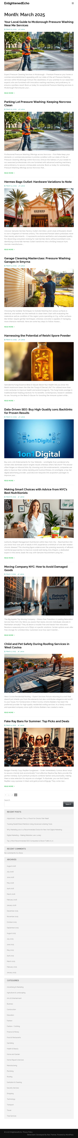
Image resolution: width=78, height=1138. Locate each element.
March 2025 (11, 961)
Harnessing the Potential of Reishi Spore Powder (37, 335)
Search (7, 800)
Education (10, 1015)
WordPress (69, 1135)
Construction (11, 1009)
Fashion (9, 1021)
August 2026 (11, 866)
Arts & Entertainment (14, 998)
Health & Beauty (12, 1049)
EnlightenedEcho (16, 3)
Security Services (13, 1088)
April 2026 (10, 888)
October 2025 (12, 922)
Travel (9, 1110)
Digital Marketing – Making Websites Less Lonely (24, 835)
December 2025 (12, 911)
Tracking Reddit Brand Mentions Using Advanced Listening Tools (29, 824)
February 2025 (12, 967)
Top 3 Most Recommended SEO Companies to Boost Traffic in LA (30, 841)
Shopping (10, 1093)
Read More (8, 93)
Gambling (10, 1043)
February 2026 (12, 900)
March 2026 (11, 894)
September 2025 (13, 928)
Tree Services (11, 1116)
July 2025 (10, 939)
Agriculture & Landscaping (16, 993)
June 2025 (10, 944)
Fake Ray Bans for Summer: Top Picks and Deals (36, 721)
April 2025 (10, 956)
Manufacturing (12, 1065)
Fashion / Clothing (13, 1026)
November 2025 (12, 916)
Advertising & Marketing (15, 987)
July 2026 (10, 872)
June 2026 (10, 877)
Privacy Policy (28, 1132)
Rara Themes (51, 1135)
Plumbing (10, 1071)
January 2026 (11, 905)
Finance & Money (13, 1032)
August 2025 (11, 933)
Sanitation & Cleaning (14, 1082)
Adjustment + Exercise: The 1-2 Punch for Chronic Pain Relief (28, 818)
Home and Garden (13, 1054)
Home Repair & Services (15, 1060)
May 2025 (10, 950)
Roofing (9, 1077)
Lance (22, 29)
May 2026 (10, 883)
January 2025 (11, 972)
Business (10, 1004)
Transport (10, 1105)
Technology (11, 1099)
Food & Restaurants (14, 1037)
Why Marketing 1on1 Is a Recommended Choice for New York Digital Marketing (34, 830)
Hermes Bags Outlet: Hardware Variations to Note (38, 181)
